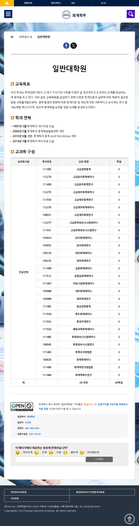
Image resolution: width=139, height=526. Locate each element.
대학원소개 (25, 37)
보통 (58, 452)
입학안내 (28, 3)
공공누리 (88, 404)
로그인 (103, 3)
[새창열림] (7, 3)
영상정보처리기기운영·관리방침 (90, 492)
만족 (44, 452)
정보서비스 (56, 3)
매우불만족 (93, 452)
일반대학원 (43, 37)
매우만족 (28, 452)
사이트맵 (15, 498)
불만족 (74, 452)
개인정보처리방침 (19, 492)
